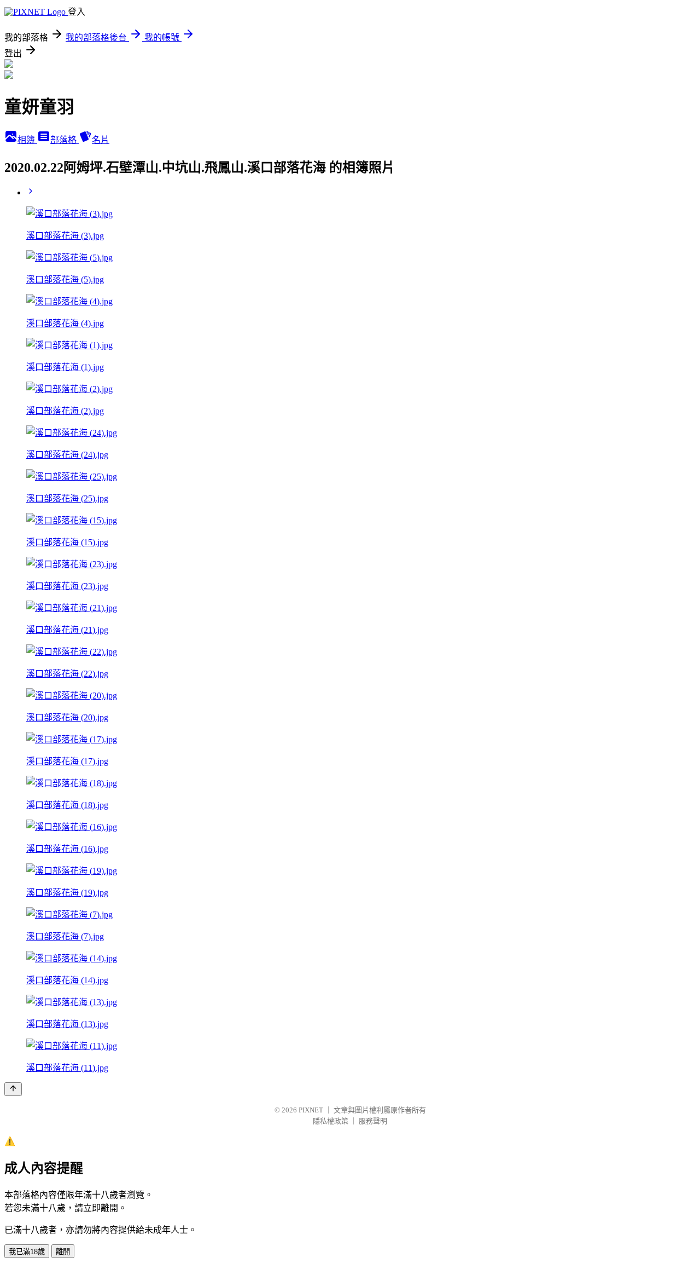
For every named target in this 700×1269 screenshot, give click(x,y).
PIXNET (311, 1110)
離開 (63, 1252)
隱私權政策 (330, 1121)
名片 (100, 140)
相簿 (27, 140)
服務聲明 (373, 1121)
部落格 (64, 140)
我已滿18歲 (27, 1252)
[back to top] (13, 1089)
